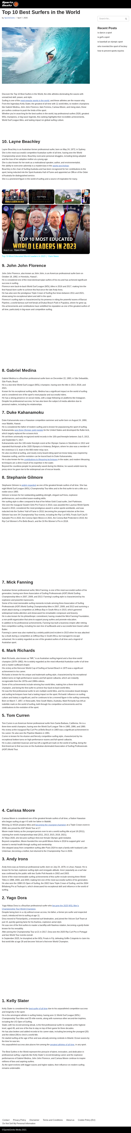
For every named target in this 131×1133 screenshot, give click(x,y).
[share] (84, 207)
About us (70, 1120)
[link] (6, 208)
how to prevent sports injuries (110, 51)
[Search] (126, 18)
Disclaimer (34, 1120)
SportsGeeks (9, 18)
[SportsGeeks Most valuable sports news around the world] (10, 4)
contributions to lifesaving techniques (41, 459)
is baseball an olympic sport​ (110, 42)
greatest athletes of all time (62, 1045)
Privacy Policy (19, 1120)
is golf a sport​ (103, 37)
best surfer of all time (38, 1008)
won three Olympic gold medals (29, 430)
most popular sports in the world (34, 100)
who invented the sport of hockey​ (112, 46)
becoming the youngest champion (50, 825)
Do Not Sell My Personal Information (18, 1123)
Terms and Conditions (53, 1120)
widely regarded (28, 485)
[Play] (68, 196)
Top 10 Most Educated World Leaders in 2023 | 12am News (42, 208)
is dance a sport (104, 33)
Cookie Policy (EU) (86, 1120)
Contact (5, 1120)
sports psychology (61, 166)
